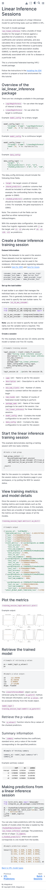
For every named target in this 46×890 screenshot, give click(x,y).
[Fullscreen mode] (31, 3)
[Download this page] (27, 3)
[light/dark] (35, 3)
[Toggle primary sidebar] (3, 3)
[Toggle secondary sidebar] (43, 3)
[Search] (39, 3)
